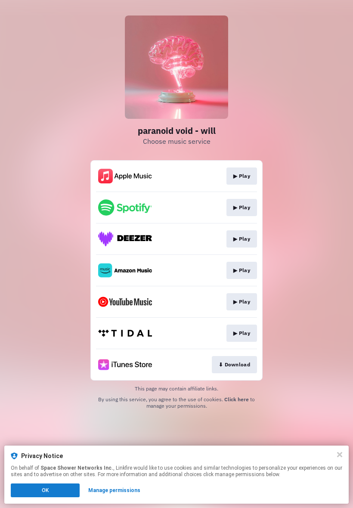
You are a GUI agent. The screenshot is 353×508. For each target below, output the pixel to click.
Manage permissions (114, 490)
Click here (236, 399)
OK (45, 490)
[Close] (340, 455)
